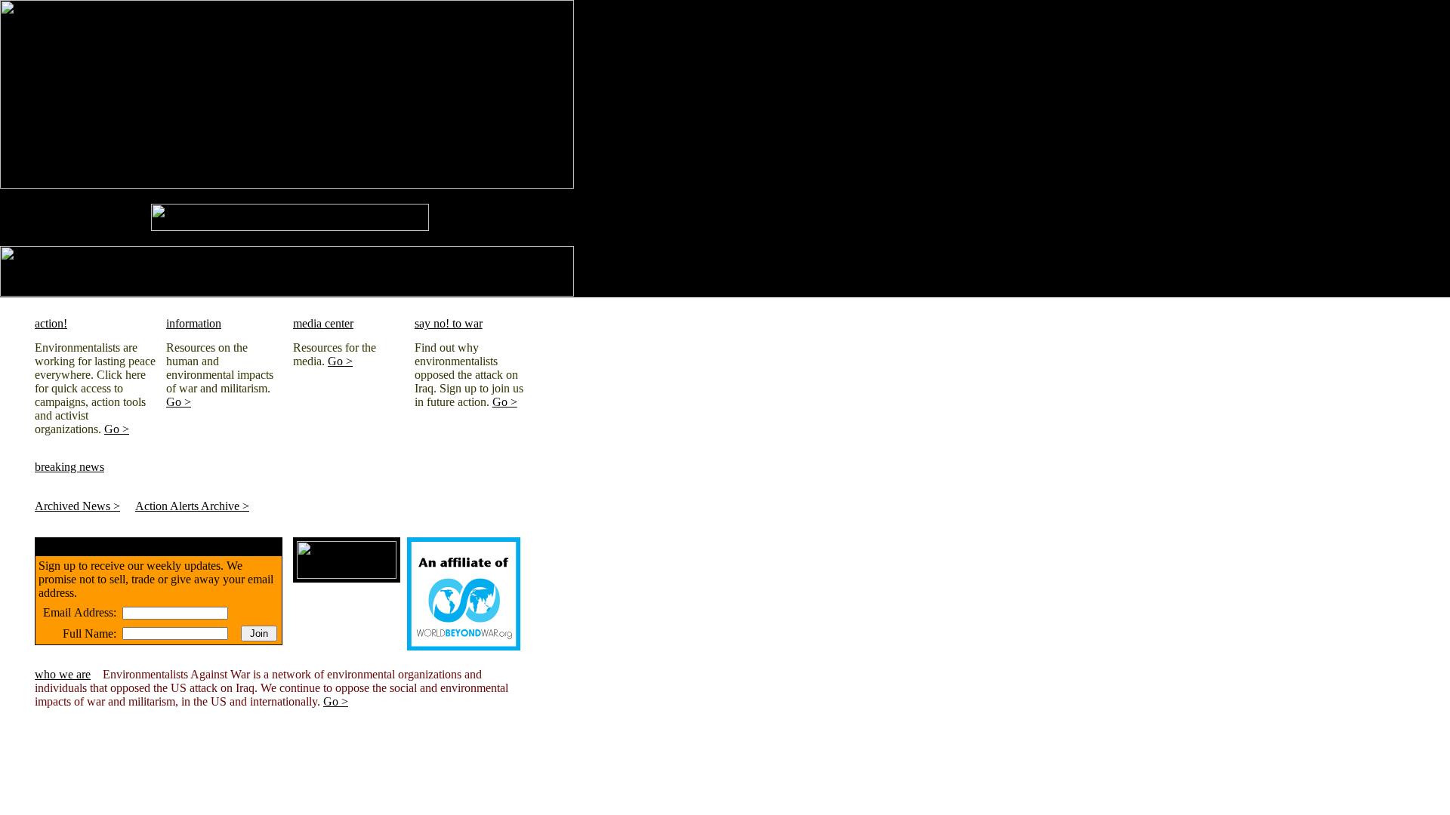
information (193, 323)
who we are (63, 674)
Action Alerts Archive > (192, 506)
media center (323, 323)
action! (51, 323)
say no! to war (449, 323)
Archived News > (77, 506)
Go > (116, 429)
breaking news (69, 466)
